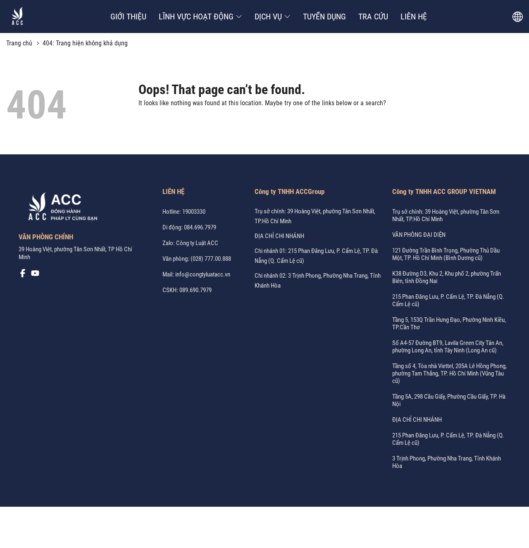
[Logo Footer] (60, 208)
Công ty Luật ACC (197, 243)
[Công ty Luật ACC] (17, 17)
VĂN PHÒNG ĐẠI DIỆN (419, 235)
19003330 (193, 211)
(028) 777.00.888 (211, 258)
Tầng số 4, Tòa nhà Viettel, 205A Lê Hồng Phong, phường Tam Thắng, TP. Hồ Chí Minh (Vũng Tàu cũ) (449, 373)
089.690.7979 (195, 290)
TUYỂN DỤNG (324, 16)
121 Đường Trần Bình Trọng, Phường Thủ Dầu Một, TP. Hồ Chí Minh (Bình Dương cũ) (446, 254)
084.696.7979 (200, 227)
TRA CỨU (373, 16)
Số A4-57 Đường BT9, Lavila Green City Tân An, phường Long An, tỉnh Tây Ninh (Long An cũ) (447, 346)
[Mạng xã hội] (23, 275)
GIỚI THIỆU (128, 16)
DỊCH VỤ (268, 16)
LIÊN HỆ (413, 16)
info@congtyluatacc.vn (202, 274)
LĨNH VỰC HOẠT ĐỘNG (196, 16)
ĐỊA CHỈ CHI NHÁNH (279, 236)
